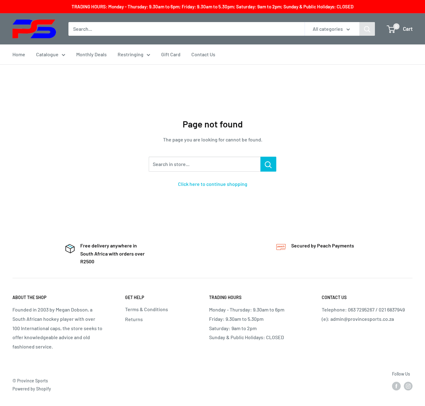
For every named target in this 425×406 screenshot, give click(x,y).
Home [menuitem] (18, 54)
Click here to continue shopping (212, 184)
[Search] (367, 29)
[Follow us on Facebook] (396, 386)
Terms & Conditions (146, 309)
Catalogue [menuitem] (47, 54)
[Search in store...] (268, 164)
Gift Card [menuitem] (170, 54)
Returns (134, 319)
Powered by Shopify (31, 388)
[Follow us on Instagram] (408, 386)
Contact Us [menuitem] (203, 54)
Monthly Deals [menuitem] (91, 54)
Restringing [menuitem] (130, 54)
